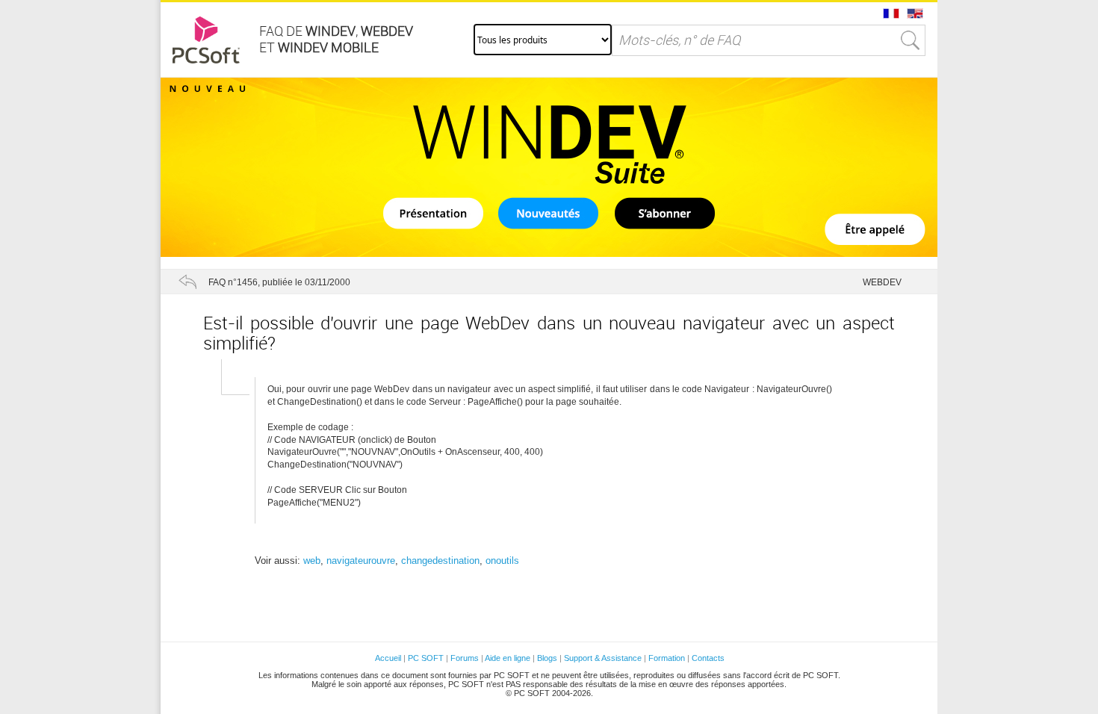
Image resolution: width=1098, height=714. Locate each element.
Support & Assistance (604, 658)
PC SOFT (426, 658)
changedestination (440, 560)
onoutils (502, 560)
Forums (464, 658)
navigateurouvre (360, 560)
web (311, 560)
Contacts (708, 658)
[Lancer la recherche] (910, 40)
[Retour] (187, 282)
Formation (666, 658)
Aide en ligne (507, 658)
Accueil (388, 658)
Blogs (547, 658)
